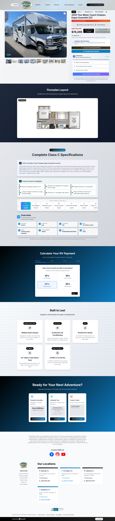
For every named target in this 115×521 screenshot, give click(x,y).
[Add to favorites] (65, 13)
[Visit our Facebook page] (52, 454)
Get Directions (44, 478)
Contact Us (23, 482)
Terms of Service (50, 514)
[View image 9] (57, 61)
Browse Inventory (23, 473)
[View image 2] (14, 61)
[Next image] (64, 34)
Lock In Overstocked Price (96, 4)
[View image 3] (20, 61)
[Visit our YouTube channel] (63, 454)
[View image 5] (33, 61)
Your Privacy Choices (68, 514)
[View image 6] (39, 61)
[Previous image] (7, 34)
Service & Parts (24, 478)
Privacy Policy (41, 514)
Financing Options (23, 475)
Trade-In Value (23, 480)
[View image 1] (8, 61)
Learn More (99, 519)
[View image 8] (51, 61)
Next (73, 293)
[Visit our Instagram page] (57, 454)
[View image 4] (27, 61)
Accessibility (59, 514)
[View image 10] (63, 61)
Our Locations (23, 484)
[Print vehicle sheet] (106, 11)
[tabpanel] (57, 224)
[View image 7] (45, 61)
